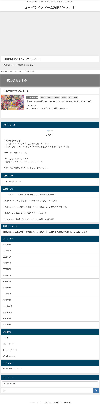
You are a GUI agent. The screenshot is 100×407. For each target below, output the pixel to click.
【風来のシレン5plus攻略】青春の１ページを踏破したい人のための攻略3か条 (35, 207)
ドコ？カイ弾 (73, 97)
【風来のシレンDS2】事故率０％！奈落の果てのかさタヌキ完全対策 (31, 201)
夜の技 (64, 97)
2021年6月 (7, 269)
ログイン (6, 337)
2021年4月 (7, 281)
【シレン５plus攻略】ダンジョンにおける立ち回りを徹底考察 (28, 219)
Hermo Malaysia (76, 232)
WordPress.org (9, 356)
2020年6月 (7, 325)
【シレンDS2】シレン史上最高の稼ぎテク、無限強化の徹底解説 (29, 194)
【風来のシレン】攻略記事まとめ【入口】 (19, 65)
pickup (57, 97)
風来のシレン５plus (46, 97)
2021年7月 (7, 263)
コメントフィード (10, 350)
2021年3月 (7, 288)
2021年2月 (7, 294)
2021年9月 (7, 251)
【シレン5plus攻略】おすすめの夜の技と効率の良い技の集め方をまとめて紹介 (59, 101)
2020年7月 (7, 318)
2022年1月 (7, 244)
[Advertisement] (50, 31)
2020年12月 (8, 306)
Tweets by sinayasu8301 (12, 369)
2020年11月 (7, 312)
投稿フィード (8, 344)
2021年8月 (7, 257)
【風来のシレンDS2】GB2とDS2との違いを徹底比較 (24, 213)
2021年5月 (7, 275)
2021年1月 (7, 300)
